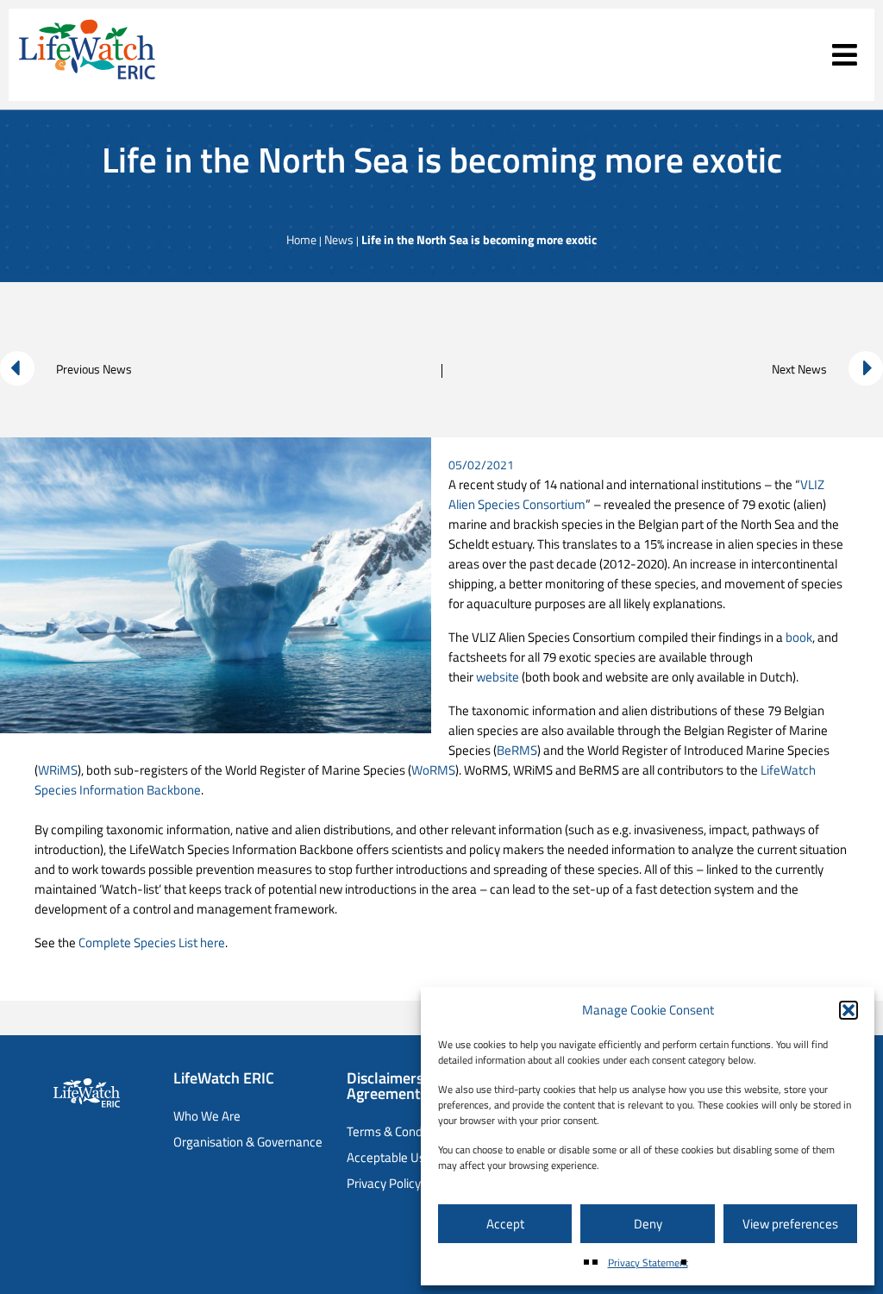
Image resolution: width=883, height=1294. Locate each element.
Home (301, 239)
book (799, 637)
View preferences (790, 1224)
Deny (648, 1224)
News (339, 239)
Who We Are (207, 1116)
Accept (505, 1224)
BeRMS (517, 750)
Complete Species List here (151, 942)
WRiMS (58, 770)
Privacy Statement (648, 1262)
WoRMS (433, 770)
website (497, 677)
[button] (848, 1010)
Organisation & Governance (248, 1142)
